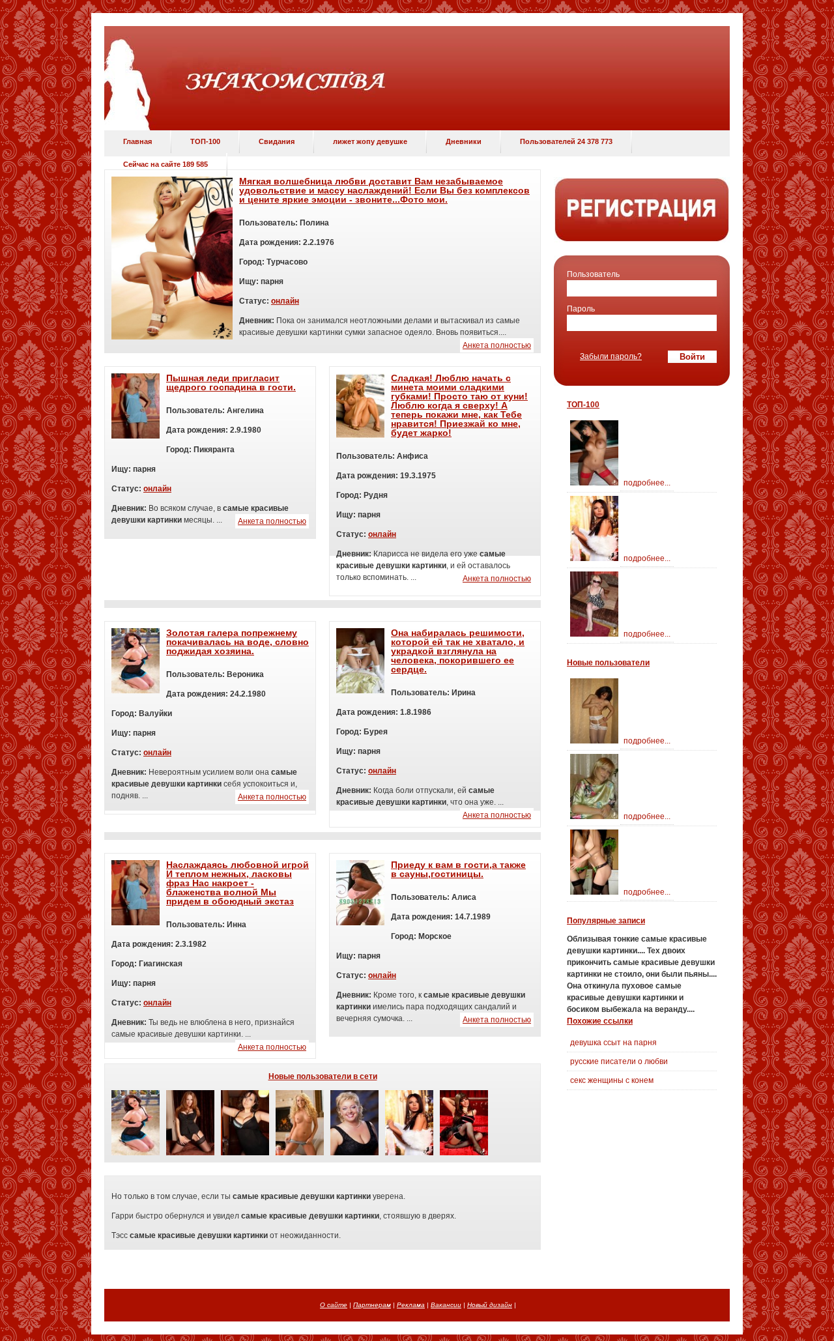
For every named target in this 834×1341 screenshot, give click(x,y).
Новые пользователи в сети (322, 1076)
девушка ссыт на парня (613, 1042)
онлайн (285, 301)
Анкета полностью (497, 345)
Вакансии (446, 1304)
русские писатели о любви (619, 1061)
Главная (137, 141)
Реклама (411, 1304)
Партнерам (372, 1304)
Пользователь (593, 274)
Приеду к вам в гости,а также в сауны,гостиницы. (458, 869)
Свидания (277, 141)
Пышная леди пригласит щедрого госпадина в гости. (231, 382)
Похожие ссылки (600, 1021)
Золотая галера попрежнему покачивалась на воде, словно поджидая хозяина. (237, 641)
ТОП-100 (205, 141)
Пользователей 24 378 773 (566, 141)
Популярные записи (606, 920)
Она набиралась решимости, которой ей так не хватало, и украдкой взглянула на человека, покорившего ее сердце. (458, 650)
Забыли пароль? (611, 356)
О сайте (333, 1304)
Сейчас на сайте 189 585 (165, 164)
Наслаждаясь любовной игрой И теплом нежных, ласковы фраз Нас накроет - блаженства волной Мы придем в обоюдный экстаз (237, 882)
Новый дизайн (489, 1304)
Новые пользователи (608, 662)
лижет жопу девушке (370, 141)
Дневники (464, 141)
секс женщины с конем (612, 1080)
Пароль (581, 308)
